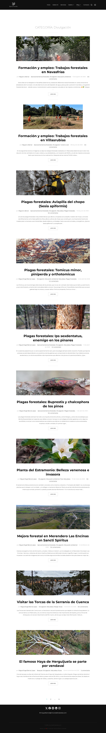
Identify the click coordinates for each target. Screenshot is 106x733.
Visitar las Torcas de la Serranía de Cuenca (53, 602)
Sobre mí (55, 5)
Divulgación (53, 76)
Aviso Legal (43, 718)
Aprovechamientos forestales (40, 76)
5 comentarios (85, 670)
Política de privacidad (51, 718)
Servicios (63, 5)
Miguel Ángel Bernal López (27, 279)
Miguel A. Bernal (24, 76)
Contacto (86, 5)
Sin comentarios (53, 213)
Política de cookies (61, 718)
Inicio (48, 5)
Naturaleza (60, 211)
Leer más (54, 94)
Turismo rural (65, 145)
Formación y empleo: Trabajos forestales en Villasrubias (53, 138)
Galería (70, 5)
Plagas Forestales (69, 211)
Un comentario (53, 281)
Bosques (39, 670)
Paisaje (56, 606)
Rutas (60, 606)
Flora (61, 479)
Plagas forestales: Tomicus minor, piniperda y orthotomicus (53, 272)
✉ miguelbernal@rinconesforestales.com (53, 713)
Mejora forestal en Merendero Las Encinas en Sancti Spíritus (53, 538)
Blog (78, 5)
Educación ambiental (64, 76)
